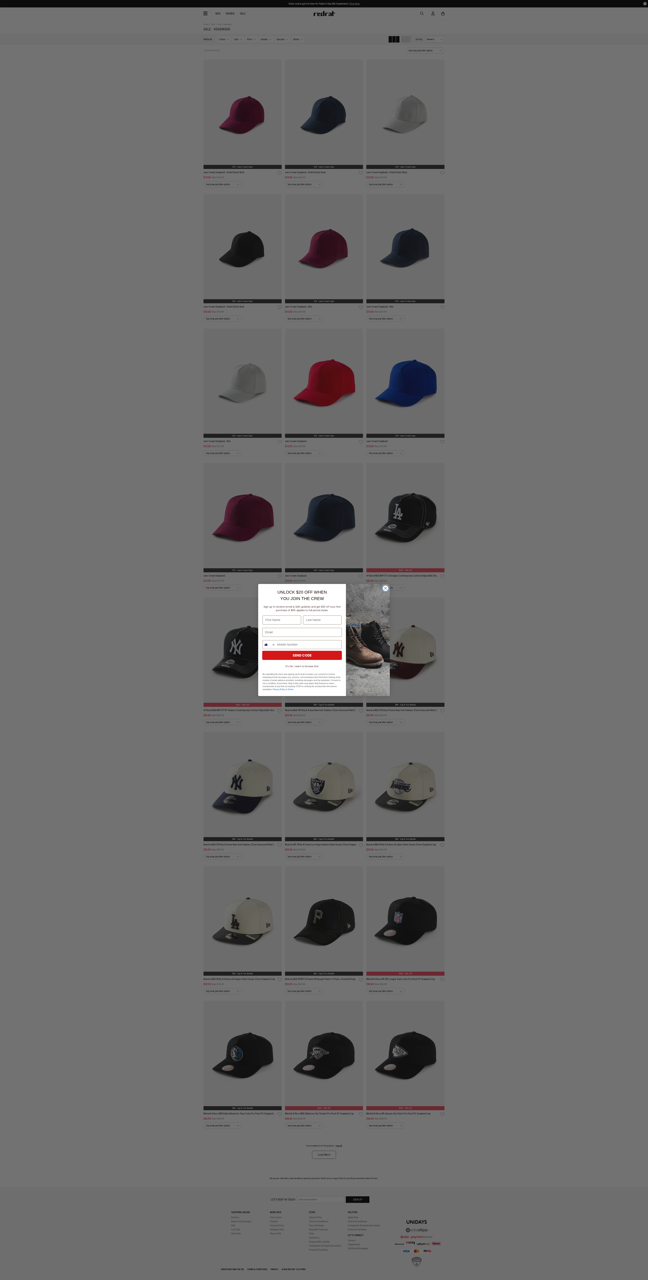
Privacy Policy (279, 689)
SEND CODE (302, 655)
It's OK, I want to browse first (302, 666)
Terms (290, 689)
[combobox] (269, 644)
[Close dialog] (385, 588)
